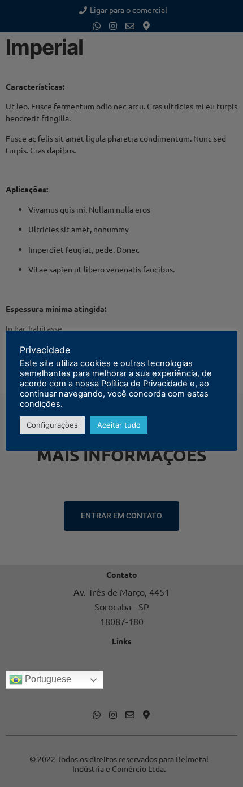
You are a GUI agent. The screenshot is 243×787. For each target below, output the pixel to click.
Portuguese (47, 679)
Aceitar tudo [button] (119, 424)
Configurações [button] (52, 424)
